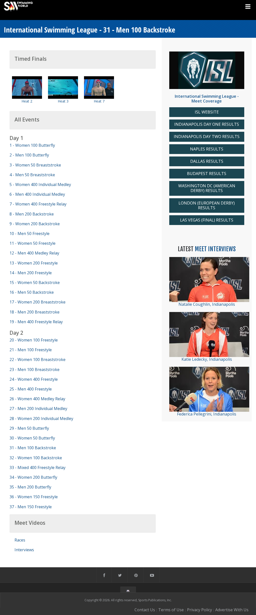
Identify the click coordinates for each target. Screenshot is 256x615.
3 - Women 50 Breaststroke (35, 165)
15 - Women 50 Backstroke (35, 282)
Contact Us (144, 609)
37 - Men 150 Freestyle (31, 507)
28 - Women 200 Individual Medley (41, 418)
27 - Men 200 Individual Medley (38, 408)
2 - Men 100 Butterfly (29, 155)
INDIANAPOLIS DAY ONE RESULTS (206, 124)
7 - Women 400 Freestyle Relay (38, 204)
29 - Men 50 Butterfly (29, 428)
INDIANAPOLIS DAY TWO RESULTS (207, 136)
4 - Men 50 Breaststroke (32, 175)
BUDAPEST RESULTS (206, 173)
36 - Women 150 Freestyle (34, 497)
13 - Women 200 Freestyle (34, 263)
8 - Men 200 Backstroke (32, 214)
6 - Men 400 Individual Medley (37, 194)
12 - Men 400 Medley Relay (34, 253)
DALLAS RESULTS (206, 161)
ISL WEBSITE (207, 112)
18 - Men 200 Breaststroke (35, 312)
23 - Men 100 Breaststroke (35, 369)
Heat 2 (27, 101)
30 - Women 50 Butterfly (32, 438)
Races (19, 540)
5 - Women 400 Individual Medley (40, 184)
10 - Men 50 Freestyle (30, 233)
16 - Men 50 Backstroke (32, 292)
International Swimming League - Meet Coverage (207, 99)
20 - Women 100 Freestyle (34, 340)
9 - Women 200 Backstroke (35, 223)
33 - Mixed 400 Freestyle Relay (38, 467)
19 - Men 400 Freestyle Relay (36, 321)
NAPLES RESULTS (206, 149)
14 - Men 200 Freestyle (31, 273)
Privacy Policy (199, 609)
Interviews (24, 549)
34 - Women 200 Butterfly (33, 477)
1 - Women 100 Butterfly (32, 145)
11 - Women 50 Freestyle (33, 243)
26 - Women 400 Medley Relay (37, 399)
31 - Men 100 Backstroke (33, 447)
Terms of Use (171, 609)
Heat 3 (63, 101)
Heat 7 (99, 101)
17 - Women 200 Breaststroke (38, 302)
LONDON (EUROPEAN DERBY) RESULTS (206, 205)
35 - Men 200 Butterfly (30, 487)
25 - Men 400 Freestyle (31, 389)
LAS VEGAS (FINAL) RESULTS (206, 220)
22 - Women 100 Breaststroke (38, 359)
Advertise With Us (231, 609)
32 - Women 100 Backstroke (36, 457)
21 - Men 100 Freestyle (31, 349)
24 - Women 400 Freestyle (34, 379)
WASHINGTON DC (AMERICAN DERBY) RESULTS (206, 188)
